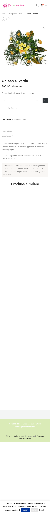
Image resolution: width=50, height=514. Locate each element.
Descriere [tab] (7, 131)
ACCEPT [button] (25, 510)
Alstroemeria (7, 267)
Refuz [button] (34, 510)
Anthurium (6, 313)
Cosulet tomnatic (5, 205)
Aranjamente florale (16, 14)
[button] (13, 108)
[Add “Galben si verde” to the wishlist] (45, 100)
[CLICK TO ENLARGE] (44, 28)
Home (4, 14)
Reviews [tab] (7, 136)
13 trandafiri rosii (7, 357)
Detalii (41, 510)
